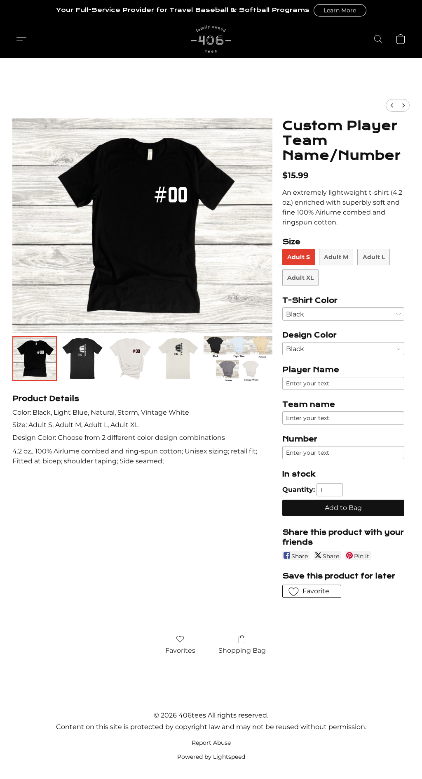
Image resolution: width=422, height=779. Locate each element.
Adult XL (300, 277)
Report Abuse (211, 742)
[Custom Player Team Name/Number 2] (130, 358)
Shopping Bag (242, 650)
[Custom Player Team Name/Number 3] (178, 358)
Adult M (336, 257)
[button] (340, 10)
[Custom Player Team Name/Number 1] (82, 358)
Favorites (180, 650)
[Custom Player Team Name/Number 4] (238, 358)
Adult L (374, 257)
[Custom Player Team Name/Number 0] (34, 358)
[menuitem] (392, 105)
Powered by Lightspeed (211, 756)
